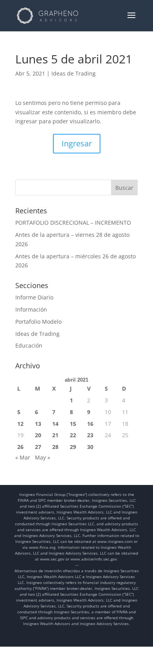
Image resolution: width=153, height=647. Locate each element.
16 (90, 423)
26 (20, 447)
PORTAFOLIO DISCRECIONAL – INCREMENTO (73, 222)
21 (55, 435)
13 (38, 423)
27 (38, 447)
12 (20, 423)
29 (73, 447)
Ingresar (77, 143)
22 (73, 435)
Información (31, 309)
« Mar (22, 457)
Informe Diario (34, 297)
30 (90, 447)
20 (38, 435)
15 (73, 423)
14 (55, 423)
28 (55, 447)
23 (90, 435)
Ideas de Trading (73, 73)
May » (42, 457)
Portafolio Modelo (38, 321)
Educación (28, 345)
